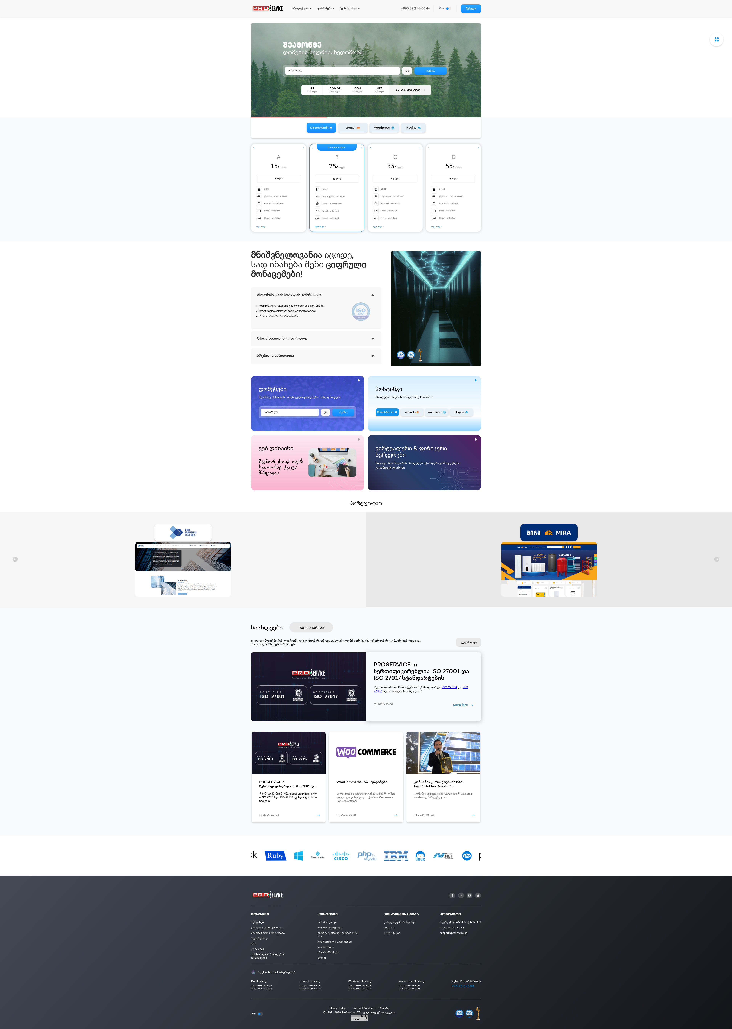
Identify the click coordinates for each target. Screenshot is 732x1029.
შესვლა (471, 8)
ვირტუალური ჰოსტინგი (400, 922)
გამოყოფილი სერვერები (335, 941)
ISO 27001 (449, 687)
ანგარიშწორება (328, 952)
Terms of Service (362, 1008)
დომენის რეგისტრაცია (267, 927)
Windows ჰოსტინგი (330, 927)
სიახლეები (267, 627)
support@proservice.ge (453, 933)
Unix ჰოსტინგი (327, 922)
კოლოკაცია (326, 947)
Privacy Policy (337, 1008)
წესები (322, 957)
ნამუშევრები (290, 87)
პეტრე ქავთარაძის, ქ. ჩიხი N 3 (460, 922)
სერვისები (258, 922)
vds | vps (389, 927)
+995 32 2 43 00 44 (415, 8)
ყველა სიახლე (469, 642)
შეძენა (278, 178)
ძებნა (343, 412)
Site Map (384, 1008)
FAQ (253, 943)
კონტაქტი (258, 949)
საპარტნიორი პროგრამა (268, 933)
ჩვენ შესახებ (260, 938)
